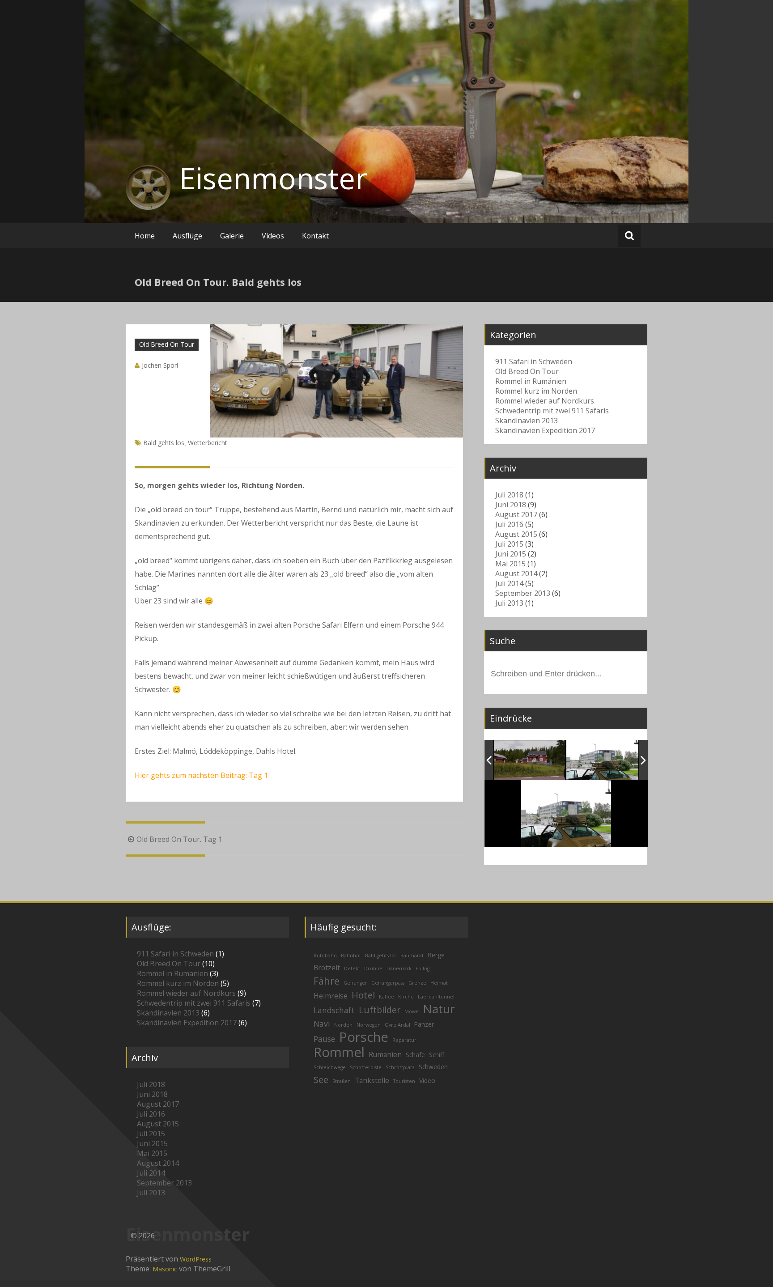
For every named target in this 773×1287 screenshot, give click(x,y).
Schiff (436, 1054)
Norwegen (369, 1025)
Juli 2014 (509, 583)
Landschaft (334, 1010)
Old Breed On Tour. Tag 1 (179, 839)
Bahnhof (351, 955)
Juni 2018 (510, 505)
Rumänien (385, 1054)
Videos (273, 236)
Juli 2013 (509, 603)
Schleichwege (330, 1067)
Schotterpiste (366, 1067)
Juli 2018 (509, 495)
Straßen (341, 1081)
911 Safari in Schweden (533, 361)
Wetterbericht (207, 442)
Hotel (363, 995)
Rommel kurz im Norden (536, 391)
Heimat (439, 983)
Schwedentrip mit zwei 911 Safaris (552, 411)
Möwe (411, 1011)
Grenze (417, 983)
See (321, 1080)
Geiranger (355, 983)
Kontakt (315, 236)
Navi (322, 1024)
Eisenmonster (273, 178)
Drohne (373, 968)
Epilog (422, 968)
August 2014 (516, 573)
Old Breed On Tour (166, 344)
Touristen (404, 1081)
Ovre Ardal (397, 1025)
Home (145, 236)
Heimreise (331, 996)
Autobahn (325, 955)
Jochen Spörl (160, 365)
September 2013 (522, 593)
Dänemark (399, 968)
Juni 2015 (510, 554)
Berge (436, 955)
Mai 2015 (510, 564)
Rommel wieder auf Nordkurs (544, 401)
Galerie (232, 236)
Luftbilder (379, 1010)
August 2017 (516, 514)
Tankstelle (372, 1080)
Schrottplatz (400, 1067)
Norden (343, 1025)
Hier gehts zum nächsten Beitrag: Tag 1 (201, 775)
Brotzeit (327, 968)
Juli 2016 (509, 524)
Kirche (406, 997)
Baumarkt (412, 955)
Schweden (433, 1066)
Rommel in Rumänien (530, 381)
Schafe (415, 1054)
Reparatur (404, 1040)
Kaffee (386, 997)
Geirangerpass (387, 983)
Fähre (327, 980)
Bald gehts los (163, 442)
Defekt (352, 968)
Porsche (363, 1037)
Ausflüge (187, 236)
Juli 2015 (509, 544)
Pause (324, 1039)
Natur (438, 1009)
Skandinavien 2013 (526, 420)
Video (427, 1080)
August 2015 (516, 534)
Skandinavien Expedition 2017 (545, 430)
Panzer (424, 1024)
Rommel (339, 1052)
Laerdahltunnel (436, 997)
